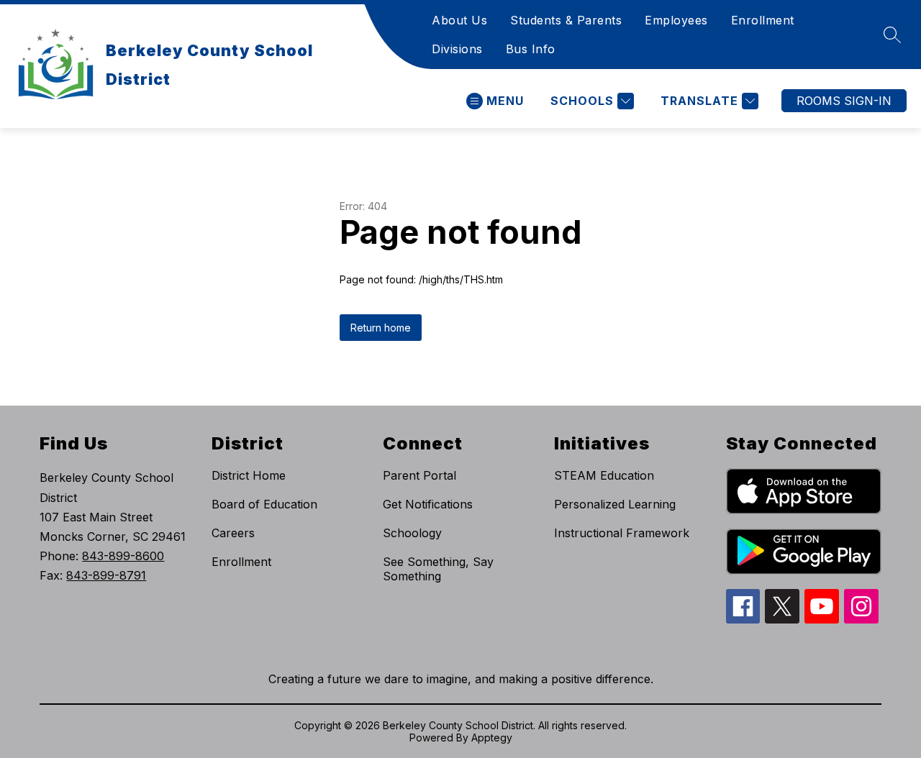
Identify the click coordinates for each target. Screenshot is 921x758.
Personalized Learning (615, 504)
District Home (249, 475)
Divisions (457, 49)
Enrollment (762, 20)
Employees (676, 20)
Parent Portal (419, 475)
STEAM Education (604, 475)
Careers (233, 533)
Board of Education (264, 504)
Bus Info (530, 49)
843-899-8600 (123, 556)
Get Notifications (428, 504)
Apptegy (491, 737)
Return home (380, 327)
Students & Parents (566, 20)
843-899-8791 (106, 575)
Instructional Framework (621, 533)
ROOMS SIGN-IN (844, 100)
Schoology (412, 533)
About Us (459, 20)
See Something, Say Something (438, 568)
